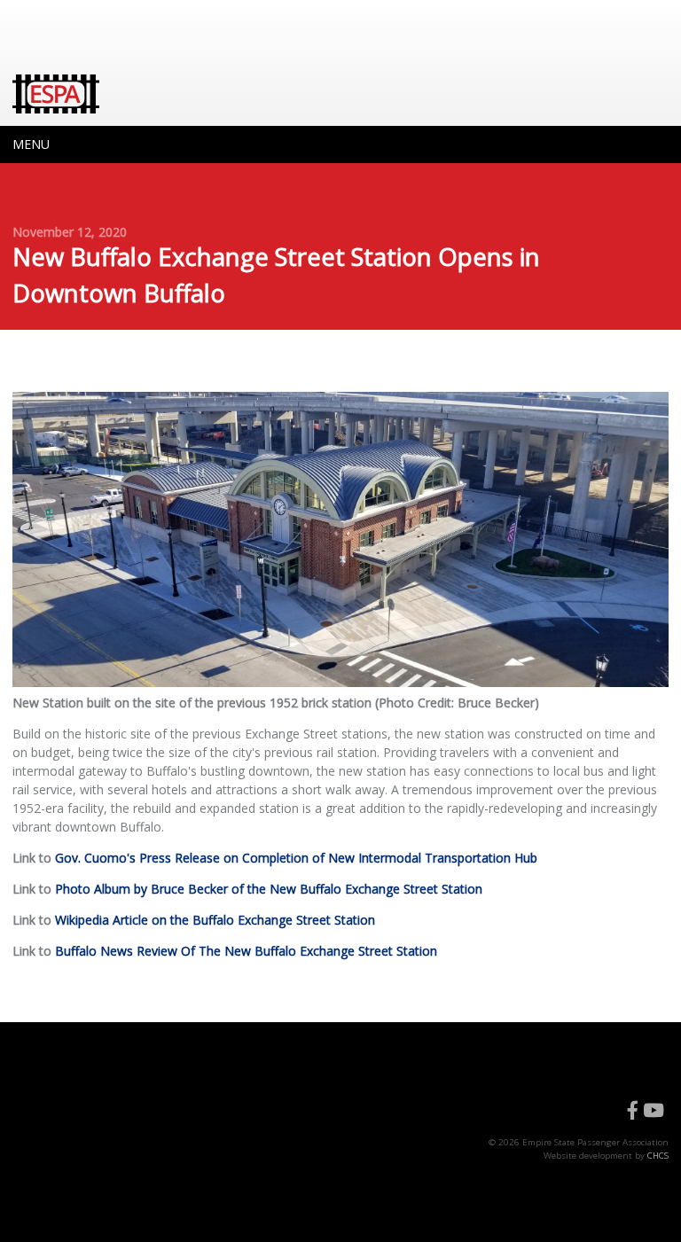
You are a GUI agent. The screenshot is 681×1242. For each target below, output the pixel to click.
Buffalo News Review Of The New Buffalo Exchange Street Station (246, 950)
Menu (31, 144)
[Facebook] (632, 1111)
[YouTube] (653, 1111)
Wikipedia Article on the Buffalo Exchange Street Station (215, 919)
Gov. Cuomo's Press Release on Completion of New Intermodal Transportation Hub (296, 857)
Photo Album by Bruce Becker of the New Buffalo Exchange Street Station (268, 888)
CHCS (658, 1155)
